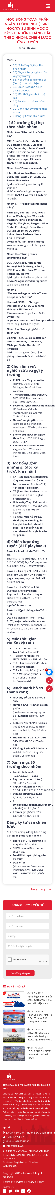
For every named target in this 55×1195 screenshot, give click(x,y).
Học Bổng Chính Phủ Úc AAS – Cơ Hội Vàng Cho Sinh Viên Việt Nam (40, 1000)
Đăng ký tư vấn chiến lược (29, 116)
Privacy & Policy (35, 1181)
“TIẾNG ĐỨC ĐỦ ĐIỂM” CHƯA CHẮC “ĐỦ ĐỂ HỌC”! (39, 1054)
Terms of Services (13, 1181)
